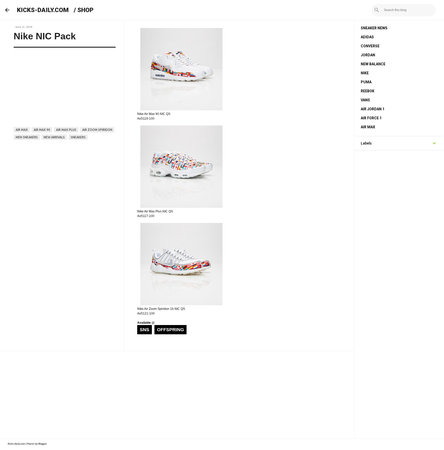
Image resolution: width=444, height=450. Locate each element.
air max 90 (42, 129)
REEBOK (367, 91)
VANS (365, 100)
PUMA (366, 82)
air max (22, 129)
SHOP (85, 10)
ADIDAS (367, 37)
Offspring (170, 329)
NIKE (365, 73)
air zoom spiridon (97, 129)
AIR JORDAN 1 (372, 109)
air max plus (66, 129)
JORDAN (368, 55)
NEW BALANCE (373, 64)
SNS (144, 329)
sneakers (78, 137)
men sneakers (27, 137)
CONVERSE (370, 46)
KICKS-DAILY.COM (43, 10)
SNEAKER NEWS (374, 28)
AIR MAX (368, 127)
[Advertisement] (177, 395)
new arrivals (54, 137)
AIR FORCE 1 (371, 118)
